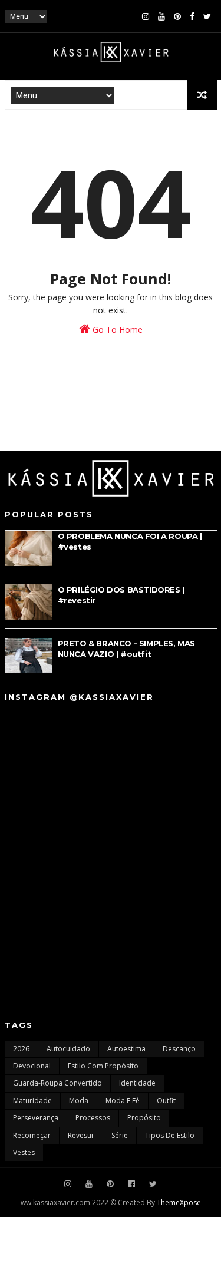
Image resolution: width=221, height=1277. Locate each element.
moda (78, 1101)
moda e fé (122, 1101)
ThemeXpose (179, 1202)
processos (92, 1118)
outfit (166, 1101)
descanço (179, 1049)
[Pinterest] (177, 16)
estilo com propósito (103, 1066)
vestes (24, 1152)
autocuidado (68, 1049)
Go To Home (116, 329)
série (119, 1135)
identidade (137, 1083)
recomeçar (32, 1135)
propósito (144, 1118)
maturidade (32, 1101)
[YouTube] (161, 16)
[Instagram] (67, 1184)
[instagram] (145, 16)
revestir (81, 1135)
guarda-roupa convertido (57, 1083)
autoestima (126, 1049)
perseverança (35, 1118)
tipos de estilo (169, 1135)
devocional (32, 1066)
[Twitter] (207, 16)
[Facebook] (192, 16)
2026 (21, 1049)
